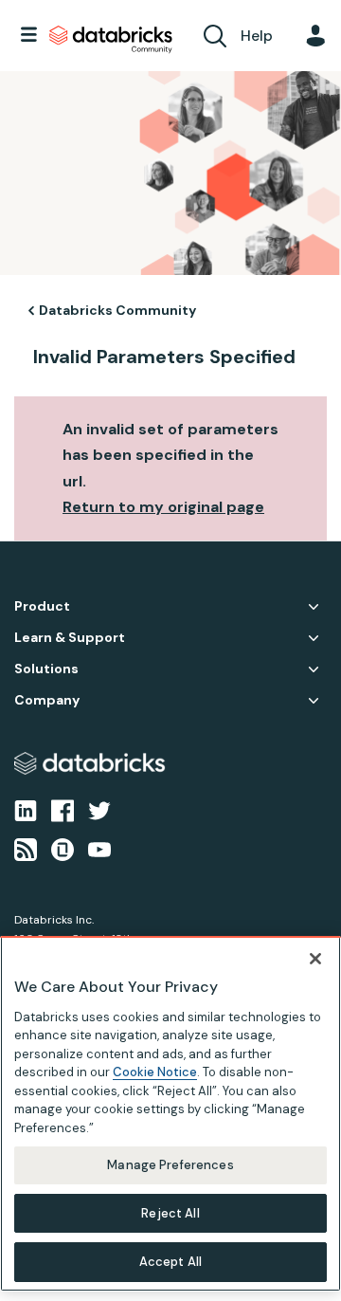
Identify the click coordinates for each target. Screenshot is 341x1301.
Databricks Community (110, 40)
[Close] (315, 959)
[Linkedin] (25, 809)
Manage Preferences (170, 1165)
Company (47, 700)
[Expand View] (313, 606)
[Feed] (25, 847)
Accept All (170, 1262)
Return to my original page (163, 507)
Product (42, 606)
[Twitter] (99, 809)
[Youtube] (99, 847)
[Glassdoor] (62, 847)
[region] (170, 1114)
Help (257, 36)
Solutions (46, 669)
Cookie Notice (155, 1072)
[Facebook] (62, 809)
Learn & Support (69, 638)
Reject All (170, 1213)
